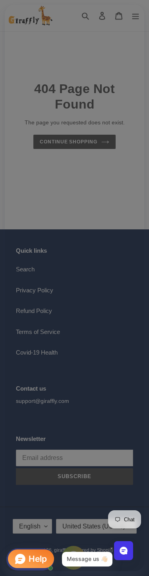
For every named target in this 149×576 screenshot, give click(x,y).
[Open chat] (123, 550)
